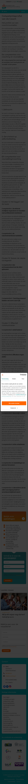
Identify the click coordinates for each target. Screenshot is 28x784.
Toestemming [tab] (5, 378)
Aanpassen (13, 408)
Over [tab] (23, 378)
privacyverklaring (6, 396)
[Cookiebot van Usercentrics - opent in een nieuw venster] (20, 375)
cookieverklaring (20, 394)
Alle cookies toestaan (14, 403)
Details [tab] (14, 378)
